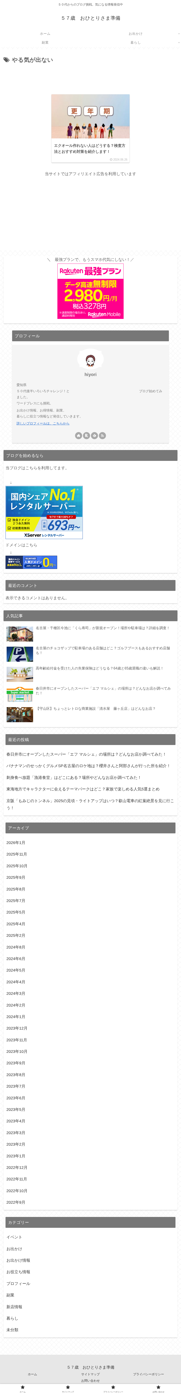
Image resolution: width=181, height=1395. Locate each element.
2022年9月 (15, 1202)
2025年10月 (17, 866)
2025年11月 (16, 854)
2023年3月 (15, 1133)
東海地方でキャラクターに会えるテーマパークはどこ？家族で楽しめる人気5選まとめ (83, 789)
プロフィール (18, 1283)
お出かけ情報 (18, 1260)
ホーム (32, 1374)
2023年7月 (15, 1086)
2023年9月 (15, 1063)
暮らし (12, 1318)
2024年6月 (15, 959)
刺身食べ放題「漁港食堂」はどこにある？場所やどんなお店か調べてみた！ (73, 777)
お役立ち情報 (18, 1272)
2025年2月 (15, 935)
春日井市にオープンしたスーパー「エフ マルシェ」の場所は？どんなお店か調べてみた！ (86, 754)
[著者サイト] (78, 435)
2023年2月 (15, 1144)
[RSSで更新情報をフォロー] (102, 435)
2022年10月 (17, 1191)
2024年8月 (15, 947)
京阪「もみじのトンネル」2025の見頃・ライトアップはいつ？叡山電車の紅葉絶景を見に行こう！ (90, 804)
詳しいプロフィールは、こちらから (43, 423)
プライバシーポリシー (148, 1374)
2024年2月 (15, 1005)
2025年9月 (15, 877)
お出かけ (14, 1249)
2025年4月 (15, 924)
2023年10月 (17, 1051)
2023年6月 (15, 1098)
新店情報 (14, 1307)
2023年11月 (16, 1040)
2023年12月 (17, 1028)
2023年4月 (15, 1121)
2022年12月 (17, 1167)
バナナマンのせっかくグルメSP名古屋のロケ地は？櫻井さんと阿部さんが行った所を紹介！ (88, 766)
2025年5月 (15, 912)
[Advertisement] (90, 77)
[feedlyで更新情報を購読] (94, 435)
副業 (10, 1295)
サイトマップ (90, 1374)
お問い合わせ (90, 1380)
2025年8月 (15, 889)
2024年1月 (15, 1017)
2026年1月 (15, 842)
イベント (14, 1237)
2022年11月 (16, 1179)
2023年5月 (15, 1109)
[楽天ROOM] (86, 435)
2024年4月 (15, 982)
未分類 (12, 1330)
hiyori (91, 374)
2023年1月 (15, 1156)
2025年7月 (15, 900)
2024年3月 (15, 993)
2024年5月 (15, 970)
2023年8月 (15, 1075)
